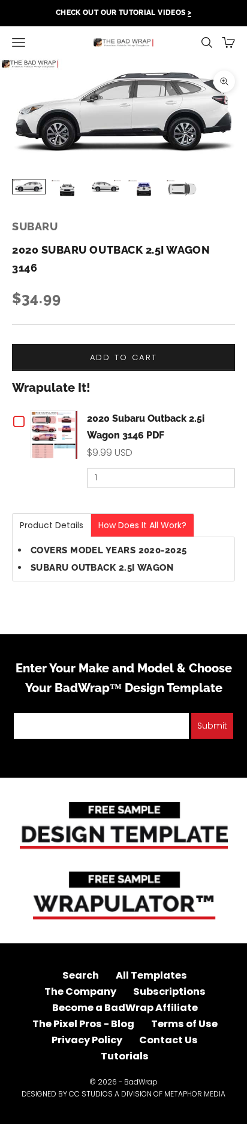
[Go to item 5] (182, 189)
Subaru (35, 226)
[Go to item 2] (67, 189)
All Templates (151, 975)
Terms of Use (184, 1024)
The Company (80, 991)
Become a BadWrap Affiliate (125, 1008)
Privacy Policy (87, 1040)
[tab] (51, 525)
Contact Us (168, 1040)
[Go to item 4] (144, 189)
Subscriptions (169, 991)
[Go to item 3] (105, 186)
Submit (212, 726)
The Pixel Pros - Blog (83, 1024)
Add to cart (124, 357)
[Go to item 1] (29, 186)
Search (80, 975)
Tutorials (125, 1056)
